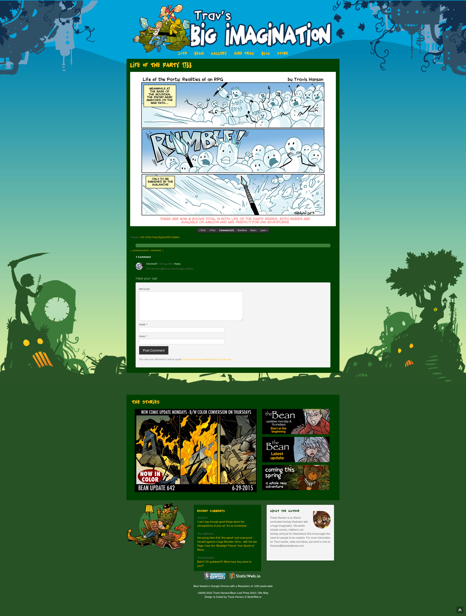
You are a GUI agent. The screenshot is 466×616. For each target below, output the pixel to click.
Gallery (219, 53)
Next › (253, 230)
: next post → (156, 250)
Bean (199, 53)
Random (242, 230)
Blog (266, 53)
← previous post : (139, 250)
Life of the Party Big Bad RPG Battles (160, 237)
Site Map (263, 593)
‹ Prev (212, 230)
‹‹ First (202, 230)
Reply (177, 263)
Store (282, 53)
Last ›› (263, 230)
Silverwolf (151, 263)
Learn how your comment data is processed (206, 359)
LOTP (183, 53)
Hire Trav (244, 53)
